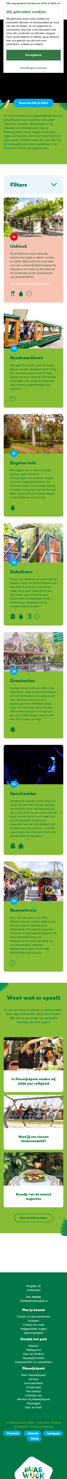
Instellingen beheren (33, 67)
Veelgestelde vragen (33, 1328)
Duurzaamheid (33, 1383)
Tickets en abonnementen (33, 1316)
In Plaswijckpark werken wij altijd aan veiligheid (33, 1081)
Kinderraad (33, 1387)
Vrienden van (33, 1395)
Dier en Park (33, 1407)
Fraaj (54, 1422)
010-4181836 (33, 1297)
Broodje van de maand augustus (33, 1196)
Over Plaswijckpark (33, 1375)
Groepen (33, 1320)
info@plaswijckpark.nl (33, 1301)
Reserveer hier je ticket (33, 103)
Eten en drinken (33, 1354)
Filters (18, 184)
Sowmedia (21, 1426)
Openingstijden (33, 1333)
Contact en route (33, 1324)
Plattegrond (33, 1350)
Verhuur (33, 1379)
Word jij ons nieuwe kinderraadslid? (33, 1139)
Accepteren (33, 55)
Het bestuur (33, 1391)
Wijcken (33, 1345)
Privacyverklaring (42, 1426)
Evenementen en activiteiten (33, 1362)
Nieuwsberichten (33, 1358)
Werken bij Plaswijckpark (33, 1399)
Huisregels (34, 1403)
